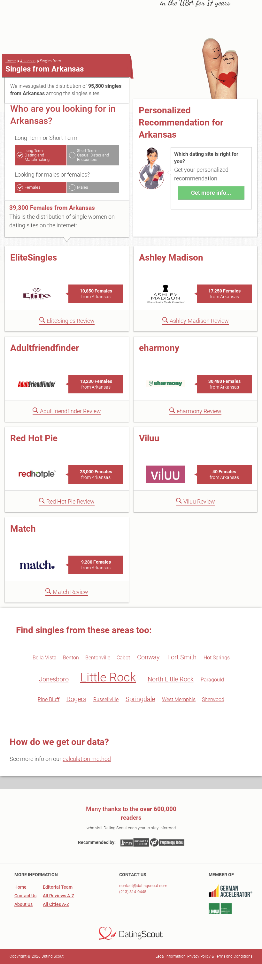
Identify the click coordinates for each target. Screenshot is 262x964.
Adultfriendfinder (44, 348)
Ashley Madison (171, 257)
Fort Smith (181, 657)
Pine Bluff (48, 699)
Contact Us (25, 895)
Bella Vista (45, 658)
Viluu (149, 438)
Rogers (76, 699)
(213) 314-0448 (132, 891)
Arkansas (27, 61)
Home (10, 61)
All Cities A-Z (56, 904)
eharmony (159, 348)
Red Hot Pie (34, 438)
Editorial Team (58, 887)
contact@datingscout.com (143, 885)
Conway (148, 657)
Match (23, 528)
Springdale (140, 699)
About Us (23, 904)
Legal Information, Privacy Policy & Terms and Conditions (204, 956)
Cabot (123, 658)
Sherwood (213, 699)
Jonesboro (54, 679)
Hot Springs (217, 658)
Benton (71, 658)
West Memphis (179, 699)
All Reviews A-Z (58, 895)
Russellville (106, 699)
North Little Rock (171, 679)
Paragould (212, 680)
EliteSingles (33, 257)
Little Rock (108, 677)
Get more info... (211, 192)
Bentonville (97, 658)
